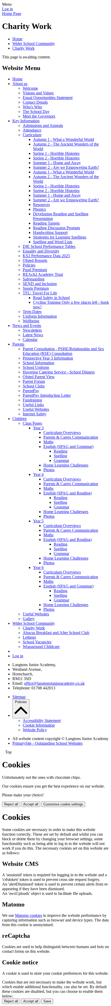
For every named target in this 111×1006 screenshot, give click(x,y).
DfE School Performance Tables (49, 246)
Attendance (32, 130)
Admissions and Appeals (43, 125)
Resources (41, 204)
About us (19, 83)
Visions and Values (38, 93)
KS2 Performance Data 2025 (46, 256)
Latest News (33, 335)
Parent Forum (34, 381)
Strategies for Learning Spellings (59, 237)
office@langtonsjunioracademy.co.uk (54, 683)
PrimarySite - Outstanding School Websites (47, 743)
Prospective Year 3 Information (48, 358)
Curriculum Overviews (62, 432)
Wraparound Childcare (41, 646)
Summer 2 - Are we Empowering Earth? (66, 167)
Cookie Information (39, 725)
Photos (48, 470)
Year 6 (38, 567)
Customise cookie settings (63, 804)
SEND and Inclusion (40, 283)
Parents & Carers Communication (70, 437)
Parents (18, 344)
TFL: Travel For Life (40, 293)
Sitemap (19, 697)
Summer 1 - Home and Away (57, 163)
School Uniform (36, 367)
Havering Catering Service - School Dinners (59, 372)
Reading (60, 451)
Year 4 (38, 474)
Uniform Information (40, 316)
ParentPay (31, 390)
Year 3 (38, 428)
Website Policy (35, 730)
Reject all (11, 804)
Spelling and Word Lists (52, 242)
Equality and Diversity (41, 251)
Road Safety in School (51, 297)
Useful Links (33, 404)
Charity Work (23, 48)
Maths (48, 442)
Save (47, 1001)
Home (17, 39)
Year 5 (38, 521)
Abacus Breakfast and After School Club (56, 632)
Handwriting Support (50, 232)
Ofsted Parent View (39, 377)
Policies (29, 265)
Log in (7, 9)
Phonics (39, 209)
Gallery (29, 618)
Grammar (61, 460)
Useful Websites (36, 409)
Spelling (60, 456)
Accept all (30, 804)
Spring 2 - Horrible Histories (56, 158)
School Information (38, 363)
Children (19, 418)
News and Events (26, 325)
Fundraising (32, 400)
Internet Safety (34, 414)
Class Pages (32, 423)
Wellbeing (31, 321)
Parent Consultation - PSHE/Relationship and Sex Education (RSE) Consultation (63, 351)
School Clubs (34, 386)
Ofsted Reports (35, 260)
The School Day (36, 111)
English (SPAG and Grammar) (68, 446)
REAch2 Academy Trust (43, 274)
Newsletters (32, 330)
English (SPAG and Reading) (67, 493)
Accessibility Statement (42, 720)
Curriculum (32, 135)
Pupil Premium (35, 270)
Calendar (30, 339)
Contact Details (35, 102)
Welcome (30, 88)
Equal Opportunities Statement (48, 97)
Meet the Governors (39, 116)
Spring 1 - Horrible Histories (56, 153)
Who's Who (32, 107)
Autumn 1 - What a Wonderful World (63, 139)
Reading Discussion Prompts (56, 228)
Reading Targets (46, 223)
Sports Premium (36, 288)
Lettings (29, 637)
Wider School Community (33, 43)
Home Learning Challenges (65, 465)
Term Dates (32, 311)
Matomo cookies (28, 915)
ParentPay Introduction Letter (47, 395)
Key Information (25, 121)
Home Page (11, 13)
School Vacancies (37, 642)
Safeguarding (33, 279)
